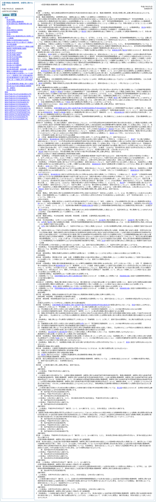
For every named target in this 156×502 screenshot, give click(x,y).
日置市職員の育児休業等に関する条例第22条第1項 (80, 305)
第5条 (60, 91)
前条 (69, 69)
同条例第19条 (125, 276)
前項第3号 (63, 332)
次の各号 (102, 220)
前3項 (84, 31)
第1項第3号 (52, 332)
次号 (43, 222)
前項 (49, 54)
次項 (103, 240)
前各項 (41, 189)
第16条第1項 (54, 139)
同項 (68, 102)
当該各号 (131, 220)
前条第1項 (115, 50)
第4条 (56, 112)
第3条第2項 (45, 71)
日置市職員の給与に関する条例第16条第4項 (80, 108)
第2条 (52, 91)
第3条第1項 (60, 69)
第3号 (50, 222)
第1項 (143, 27)
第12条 (119, 388)
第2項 (125, 50)
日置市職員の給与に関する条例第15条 (68, 276)
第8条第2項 (96, 164)
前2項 (41, 151)
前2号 (43, 354)
